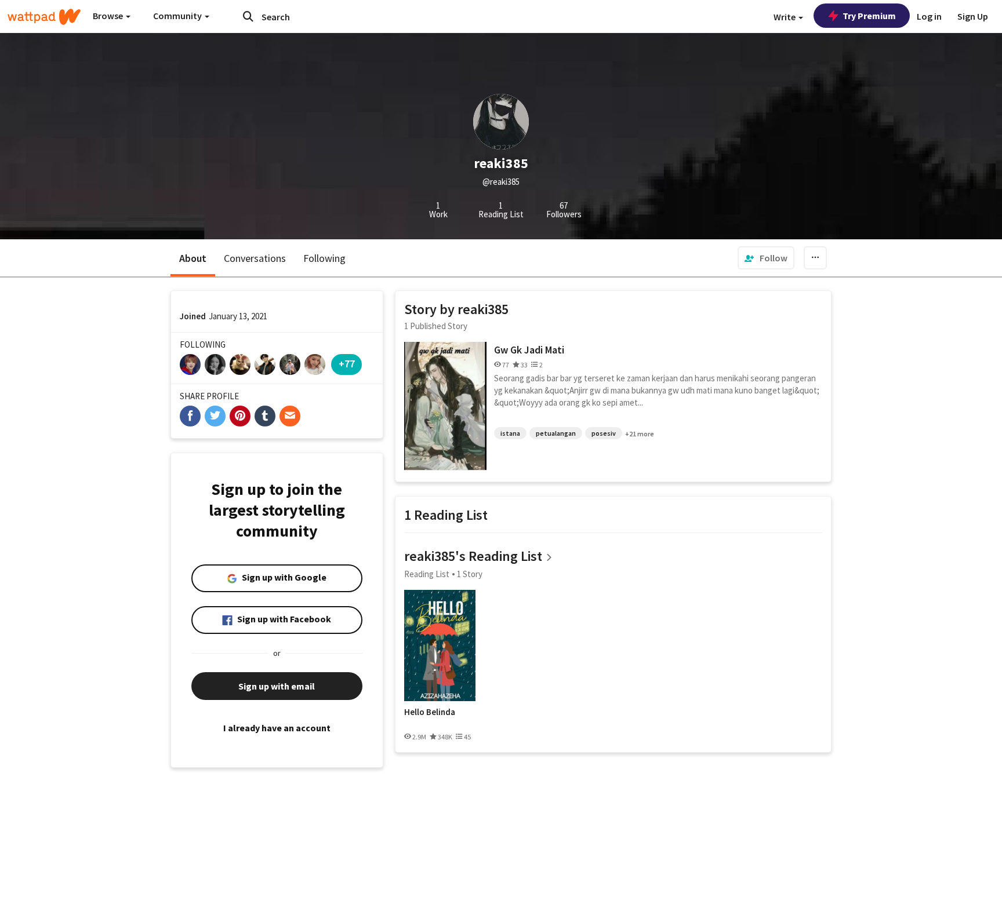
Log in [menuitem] (929, 16)
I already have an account (277, 728)
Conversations (255, 258)
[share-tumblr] (265, 416)
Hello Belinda (429, 712)
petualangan (556, 433)
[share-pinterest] (240, 416)
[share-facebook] (190, 416)
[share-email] (289, 416)
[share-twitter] (215, 416)
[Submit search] (248, 16)
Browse (109, 15)
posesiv (603, 433)
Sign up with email (276, 686)
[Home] (44, 16)
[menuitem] (766, 257)
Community (178, 15)
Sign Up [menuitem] (972, 16)
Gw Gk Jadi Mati (529, 349)
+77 (347, 363)
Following (324, 258)
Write (785, 17)
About (192, 258)
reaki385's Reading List (473, 556)
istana (510, 433)
